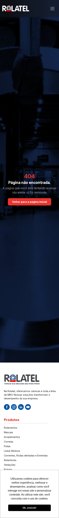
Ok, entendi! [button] (29, 507)
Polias (7, 446)
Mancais (8, 432)
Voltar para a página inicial (29, 201)
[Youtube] (28, 407)
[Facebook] (7, 407)
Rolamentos (10, 427)
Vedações (9, 464)
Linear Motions (12, 450)
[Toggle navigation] (52, 8)
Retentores (10, 460)
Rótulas (8, 469)
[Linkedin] (21, 407)
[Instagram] (14, 407)
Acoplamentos (12, 437)
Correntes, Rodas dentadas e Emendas (26, 455)
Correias (8, 441)
